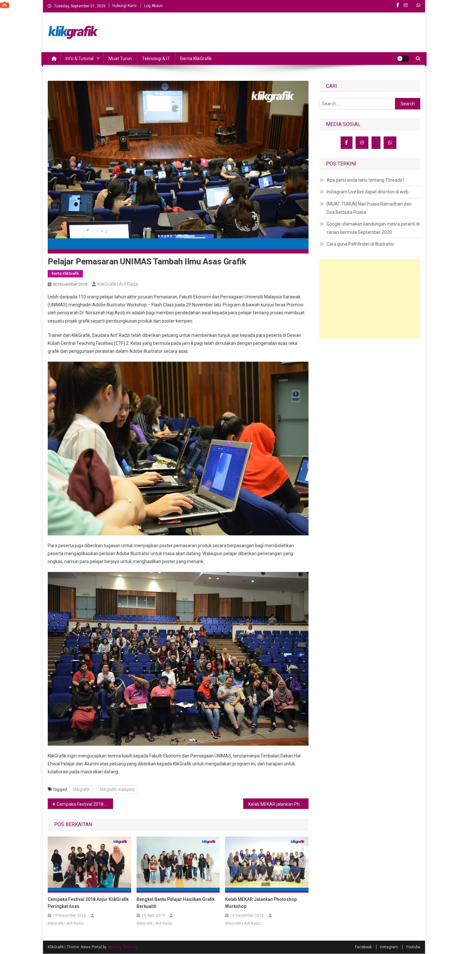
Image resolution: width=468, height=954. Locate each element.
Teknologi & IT (156, 58)
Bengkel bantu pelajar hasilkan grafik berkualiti (176, 903)
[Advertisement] (370, 299)
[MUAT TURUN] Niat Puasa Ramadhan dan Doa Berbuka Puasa (369, 208)
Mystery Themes (122, 947)
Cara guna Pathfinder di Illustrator (360, 244)
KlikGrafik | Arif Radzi (117, 284)
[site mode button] (403, 58)
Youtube (413, 947)
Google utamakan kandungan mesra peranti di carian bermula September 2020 (373, 228)
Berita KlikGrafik (196, 58)
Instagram (389, 947)
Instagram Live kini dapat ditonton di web (367, 191)
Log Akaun (153, 5)
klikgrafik (81, 789)
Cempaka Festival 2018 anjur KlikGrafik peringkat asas (85, 804)
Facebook (363, 947)
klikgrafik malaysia (117, 789)
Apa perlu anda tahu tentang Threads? (365, 180)
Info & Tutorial (80, 58)
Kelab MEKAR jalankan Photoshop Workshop (278, 804)
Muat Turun (120, 58)
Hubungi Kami (124, 5)
